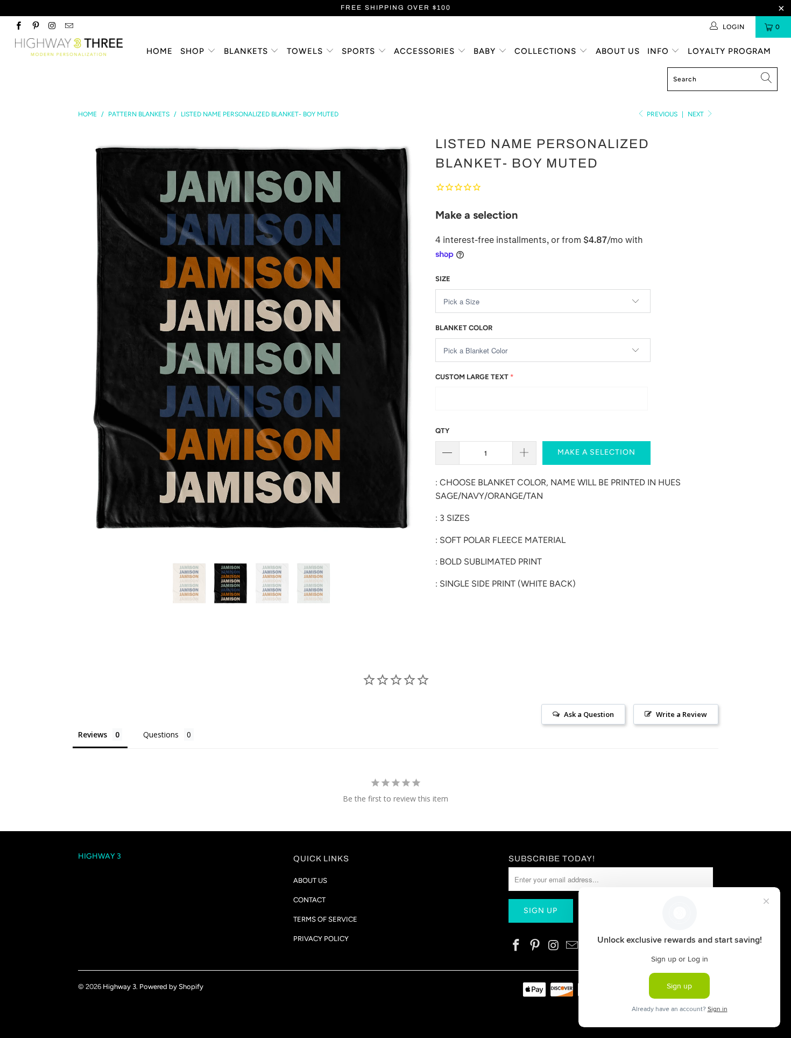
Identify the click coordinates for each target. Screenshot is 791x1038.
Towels (306, 51)
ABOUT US (310, 880)
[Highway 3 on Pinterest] (34, 27)
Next (696, 114)
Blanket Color (463, 328)
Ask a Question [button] (589, 714)
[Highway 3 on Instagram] (51, 27)
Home (159, 51)
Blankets (247, 51)
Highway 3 (119, 987)
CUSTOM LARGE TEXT (471, 377)
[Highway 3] (68, 47)
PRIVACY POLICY (321, 939)
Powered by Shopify (171, 987)
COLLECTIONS (546, 51)
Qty (442, 431)
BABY (486, 51)
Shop (193, 51)
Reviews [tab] (92, 734)
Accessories (425, 51)
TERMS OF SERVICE (325, 919)
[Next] (406, 339)
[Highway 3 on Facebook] (18, 27)
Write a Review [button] (681, 714)
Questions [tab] (161, 734)
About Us (618, 51)
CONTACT (309, 900)
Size (442, 279)
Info (659, 51)
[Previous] (96, 339)
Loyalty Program (729, 51)
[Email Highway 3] (68, 27)
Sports (360, 51)
